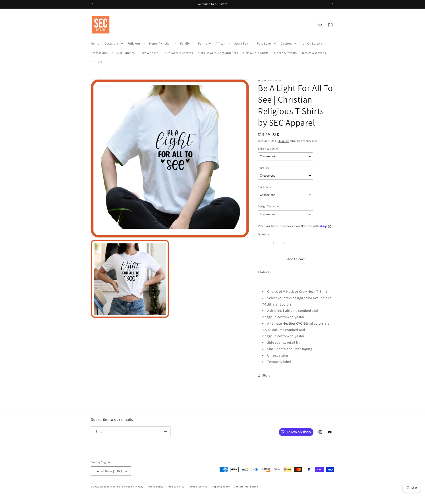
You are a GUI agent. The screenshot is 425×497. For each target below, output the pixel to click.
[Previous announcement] (92, 4)
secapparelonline (110, 486)
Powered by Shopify (132, 486)
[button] (113, 43)
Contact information (246, 486)
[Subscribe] (165, 431)
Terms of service (197, 486)
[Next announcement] (333, 4)
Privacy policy (176, 486)
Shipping (283, 140)
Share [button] (266, 375)
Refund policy (155, 486)
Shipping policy (220, 486)
